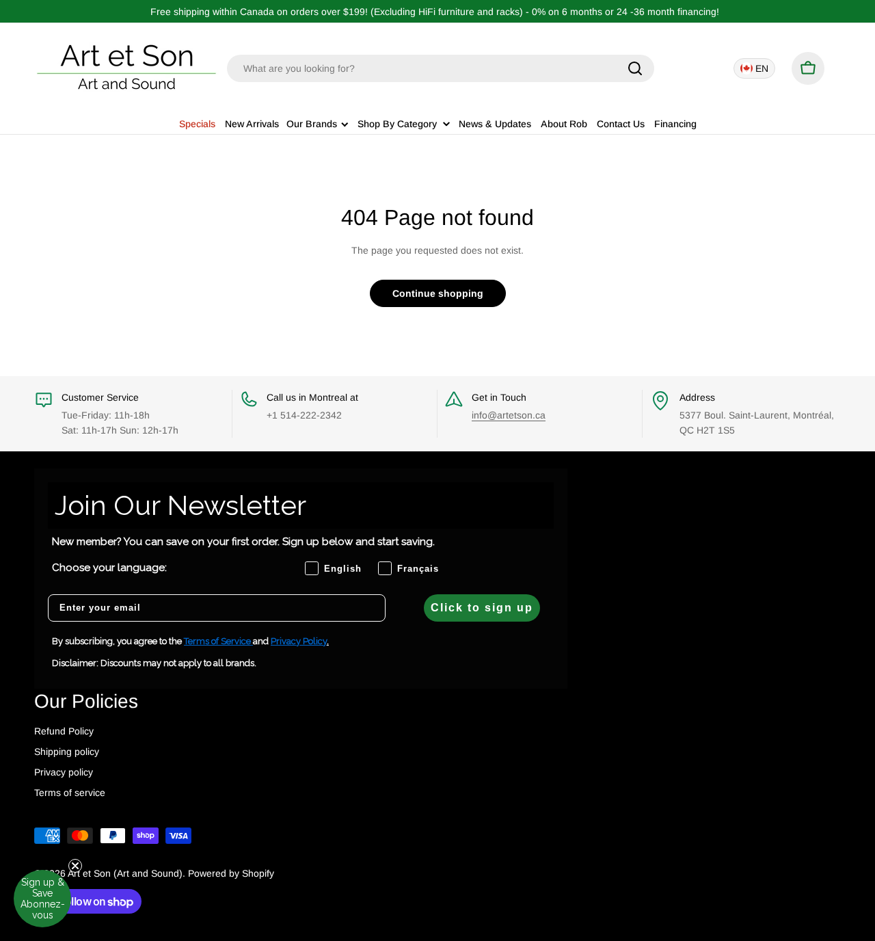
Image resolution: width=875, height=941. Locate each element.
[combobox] (440, 68)
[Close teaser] (75, 866)
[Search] (635, 68)
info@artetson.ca (509, 415)
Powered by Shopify (231, 873)
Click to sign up (482, 607)
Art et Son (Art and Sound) (125, 873)
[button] (42, 898)
